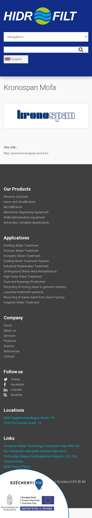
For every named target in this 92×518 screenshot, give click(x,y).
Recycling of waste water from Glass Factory (34, 297)
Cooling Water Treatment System (26, 261)
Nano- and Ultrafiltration (20, 202)
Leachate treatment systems (23, 292)
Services (9, 336)
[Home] (40, 10)
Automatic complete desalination (26, 222)
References (12, 351)
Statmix (9, 346)
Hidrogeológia (49, 451)
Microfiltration (13, 207)
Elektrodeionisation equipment (24, 217)
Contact (9, 356)
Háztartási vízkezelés (24, 451)
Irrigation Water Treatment (21, 302)
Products (10, 341)
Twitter (15, 379)
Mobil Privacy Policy (17, 466)
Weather (16, 395)
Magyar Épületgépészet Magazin (42, 456)
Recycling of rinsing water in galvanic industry (35, 287)
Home (8, 325)
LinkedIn (16, 390)
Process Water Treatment (21, 250)
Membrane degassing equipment (26, 212)
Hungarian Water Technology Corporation (31, 446)
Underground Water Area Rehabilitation (30, 271)
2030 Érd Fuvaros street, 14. (23, 423)
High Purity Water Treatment (23, 276)
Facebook (17, 384)
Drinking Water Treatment (21, 245)
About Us (10, 330)
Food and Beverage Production (24, 282)
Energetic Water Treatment (22, 256)
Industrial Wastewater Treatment (26, 266)
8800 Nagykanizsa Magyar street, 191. (30, 418)
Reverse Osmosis (16, 196)
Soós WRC (67, 446)
